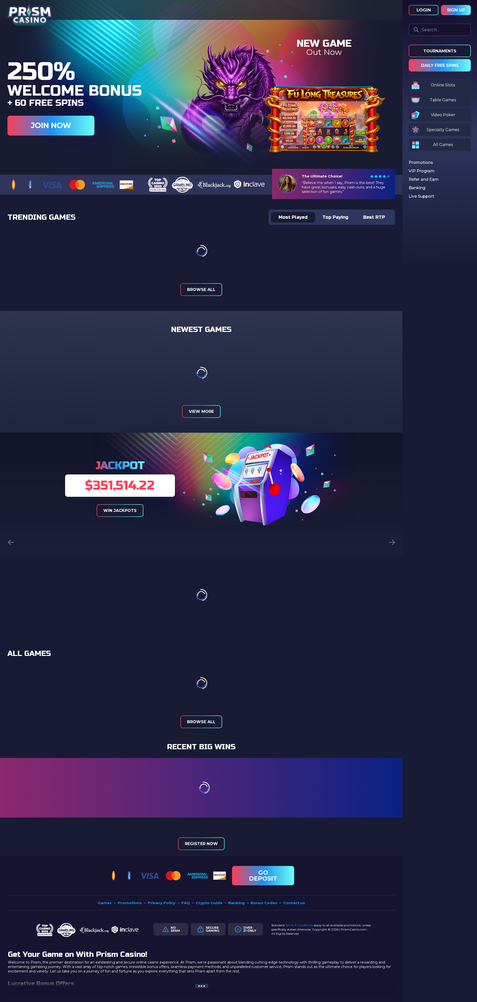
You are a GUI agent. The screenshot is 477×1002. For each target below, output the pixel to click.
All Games (443, 144)
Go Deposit (263, 875)
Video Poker (443, 114)
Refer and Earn (423, 179)
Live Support (421, 196)
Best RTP (374, 217)
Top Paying (335, 217)
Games (105, 902)
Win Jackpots (120, 510)
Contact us (294, 902)
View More (201, 411)
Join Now (51, 125)
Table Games (443, 100)
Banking (236, 902)
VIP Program (422, 171)
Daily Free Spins (440, 65)
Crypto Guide (209, 902)
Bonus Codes (264, 902)
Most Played (293, 217)
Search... (430, 30)
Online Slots (443, 85)
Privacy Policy (161, 902)
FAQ (185, 902)
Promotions (130, 902)
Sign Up (456, 9)
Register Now (201, 843)
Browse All (201, 289)
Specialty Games (443, 129)
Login (424, 9)
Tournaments (439, 51)
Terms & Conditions (299, 925)
